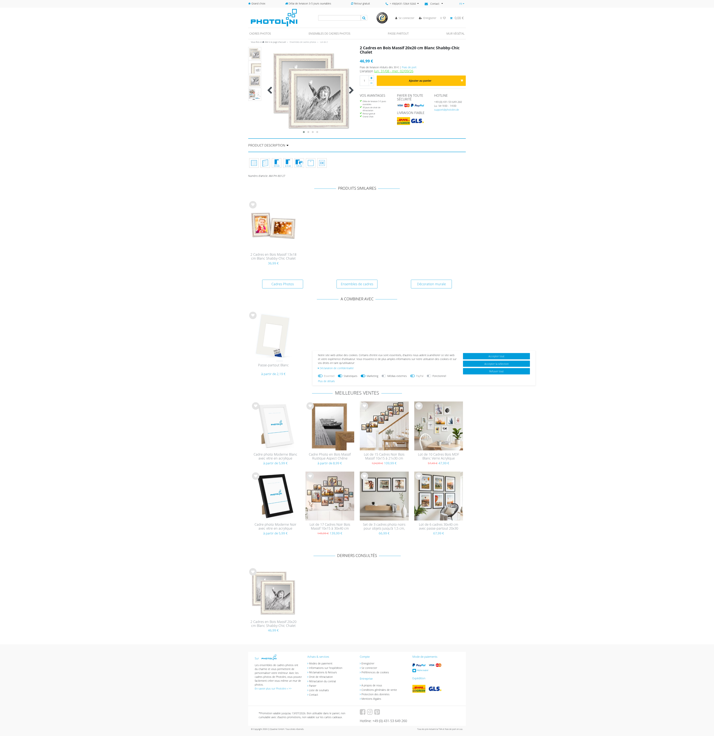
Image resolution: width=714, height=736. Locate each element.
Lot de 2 (323, 42)
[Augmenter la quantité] (371, 78)
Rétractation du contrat (322, 681)
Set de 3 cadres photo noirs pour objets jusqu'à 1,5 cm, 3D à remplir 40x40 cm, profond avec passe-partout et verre (384, 527)
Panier (312, 685)
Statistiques (350, 376)
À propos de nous (371, 685)
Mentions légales (371, 698)
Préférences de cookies (375, 672)
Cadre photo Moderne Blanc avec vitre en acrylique (275, 456)
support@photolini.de (446, 109)
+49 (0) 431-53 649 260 (448, 102)
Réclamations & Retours (323, 672)
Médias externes (397, 376)
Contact (313, 694)
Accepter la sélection (496, 363)
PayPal (419, 376)
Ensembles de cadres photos (329, 33)
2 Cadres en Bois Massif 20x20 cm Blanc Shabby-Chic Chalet (273, 624)
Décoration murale (431, 284)
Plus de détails (326, 381)
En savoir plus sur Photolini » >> (273, 688)
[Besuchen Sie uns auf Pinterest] (377, 713)
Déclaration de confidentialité (337, 368)
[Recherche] (364, 18)
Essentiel (329, 376)
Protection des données (375, 694)
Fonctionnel (439, 376)
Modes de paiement (320, 663)
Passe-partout (398, 33)
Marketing (372, 376)
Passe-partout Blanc (273, 365)
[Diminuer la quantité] (371, 83)
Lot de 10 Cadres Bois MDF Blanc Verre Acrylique (438, 456)
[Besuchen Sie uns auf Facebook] (363, 713)
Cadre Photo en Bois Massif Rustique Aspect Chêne (330, 456)
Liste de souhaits (253, 207)
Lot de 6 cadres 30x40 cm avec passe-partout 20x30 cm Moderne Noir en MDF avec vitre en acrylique (439, 527)
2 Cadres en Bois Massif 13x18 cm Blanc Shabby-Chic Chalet (273, 257)
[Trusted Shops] (382, 17)
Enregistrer (367, 663)
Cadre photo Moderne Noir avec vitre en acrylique (275, 527)
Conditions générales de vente (379, 690)
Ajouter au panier (420, 80)
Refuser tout (496, 371)
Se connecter (369, 668)
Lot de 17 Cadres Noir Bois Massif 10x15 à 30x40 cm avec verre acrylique (330, 527)
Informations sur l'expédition (325, 668)
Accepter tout (496, 356)
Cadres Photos (282, 284)
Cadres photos (260, 33)
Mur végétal (455, 33)
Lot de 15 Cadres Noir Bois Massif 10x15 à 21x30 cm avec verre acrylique (384, 456)
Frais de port (409, 67)
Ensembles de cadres (357, 284)
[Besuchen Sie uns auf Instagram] (370, 713)
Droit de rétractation (321, 677)
